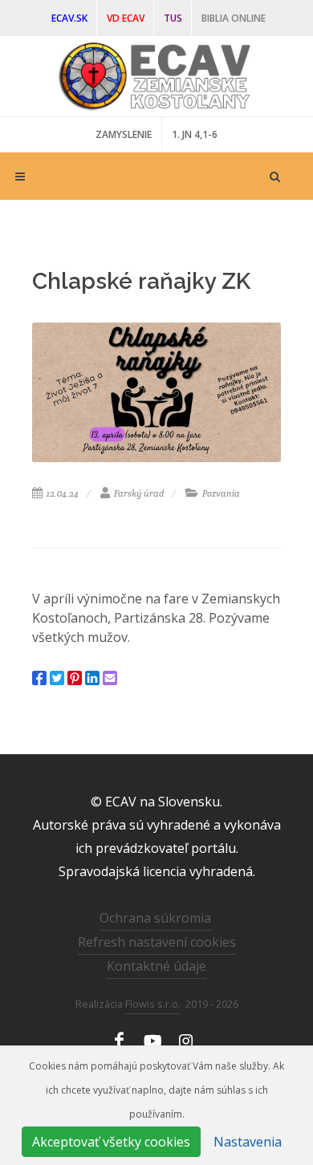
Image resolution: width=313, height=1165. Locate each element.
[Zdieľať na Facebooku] (39, 678)
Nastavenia (247, 1142)
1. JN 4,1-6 (194, 134)
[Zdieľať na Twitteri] (57, 678)
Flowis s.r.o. (153, 1004)
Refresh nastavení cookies (157, 942)
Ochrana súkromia (155, 918)
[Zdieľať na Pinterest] (74, 678)
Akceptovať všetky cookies (111, 1142)
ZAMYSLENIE (124, 134)
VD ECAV (125, 18)
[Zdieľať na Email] (110, 678)
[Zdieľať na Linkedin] (92, 678)
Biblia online (233, 18)
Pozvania (220, 493)
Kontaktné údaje (156, 966)
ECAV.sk (69, 18)
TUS (173, 18)
